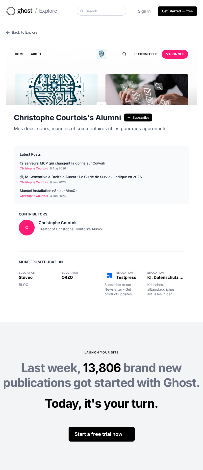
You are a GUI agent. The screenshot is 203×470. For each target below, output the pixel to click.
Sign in (144, 11)
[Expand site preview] (101, 105)
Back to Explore (24, 32)
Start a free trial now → (102, 434)
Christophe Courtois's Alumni (67, 117)
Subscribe (140, 117)
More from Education (41, 262)
